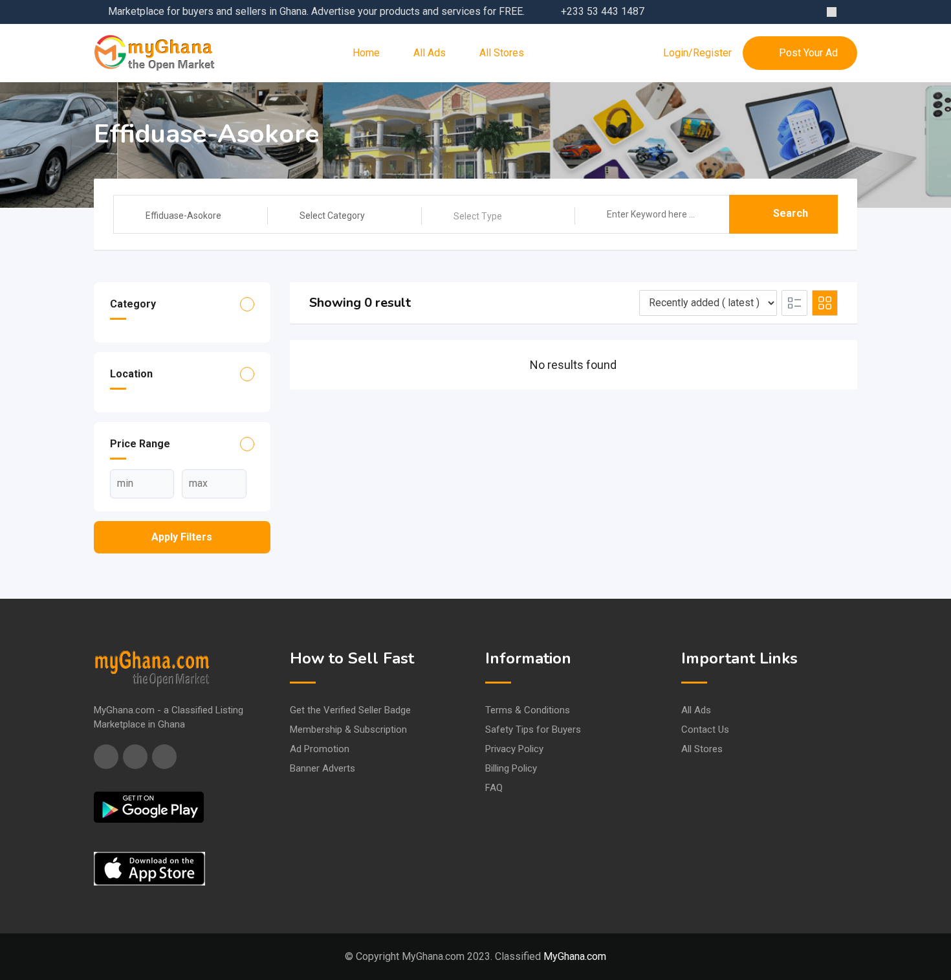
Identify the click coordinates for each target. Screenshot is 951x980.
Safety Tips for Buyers (533, 729)
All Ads (429, 53)
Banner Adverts (322, 768)
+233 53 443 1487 (602, 11)
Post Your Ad (808, 53)
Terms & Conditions (527, 710)
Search (790, 213)
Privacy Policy (514, 749)
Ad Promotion (319, 749)
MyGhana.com (574, 956)
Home (366, 53)
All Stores (501, 53)
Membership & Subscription (348, 729)
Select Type (478, 216)
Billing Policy (511, 768)
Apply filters (181, 537)
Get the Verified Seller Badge (350, 710)
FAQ (494, 788)
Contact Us (705, 729)
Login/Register (697, 53)
